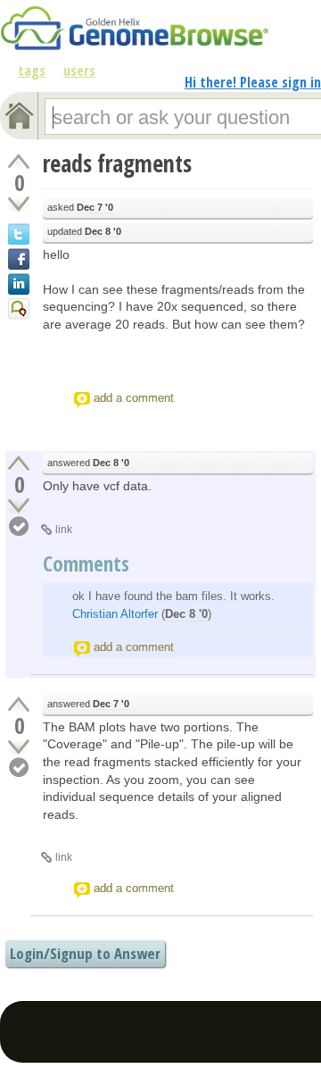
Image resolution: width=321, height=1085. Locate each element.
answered (88, 462)
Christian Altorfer (115, 614)
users (79, 70)
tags (31, 70)
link (63, 529)
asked (80, 207)
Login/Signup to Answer (85, 953)
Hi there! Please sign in (253, 82)
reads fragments (117, 163)
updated (84, 231)
